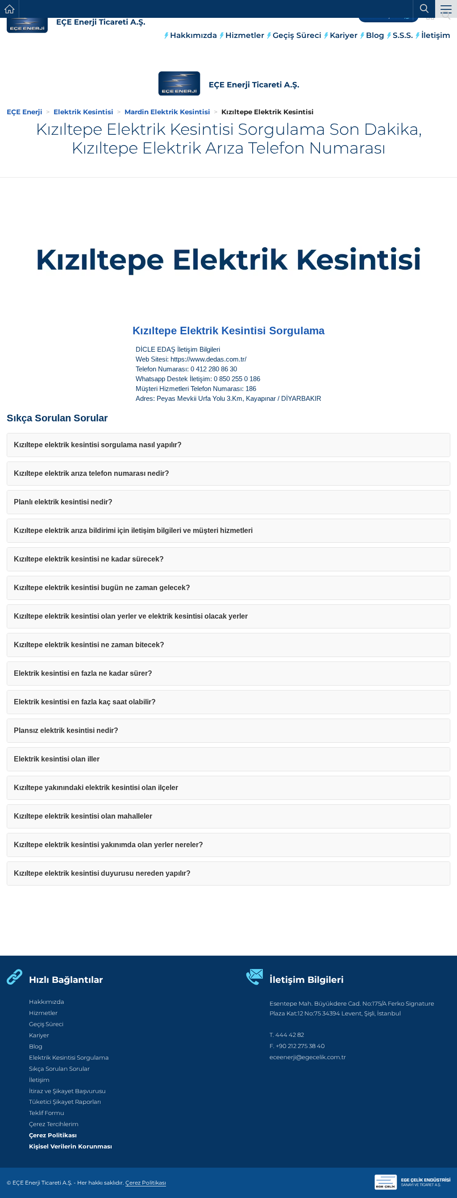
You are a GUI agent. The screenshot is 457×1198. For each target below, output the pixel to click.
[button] (446, 10)
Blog (375, 35)
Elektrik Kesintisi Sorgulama (69, 1057)
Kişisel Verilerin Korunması (70, 1146)
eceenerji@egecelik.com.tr (308, 1057)
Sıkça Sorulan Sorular (59, 1068)
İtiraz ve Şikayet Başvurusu (67, 1091)
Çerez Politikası (53, 1135)
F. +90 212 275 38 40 (297, 1046)
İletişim (435, 35)
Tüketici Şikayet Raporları (65, 1101)
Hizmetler (244, 35)
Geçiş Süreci (297, 35)
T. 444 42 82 (287, 1035)
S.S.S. (403, 35)
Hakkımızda (193, 35)
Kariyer (343, 35)
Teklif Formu (46, 1113)
